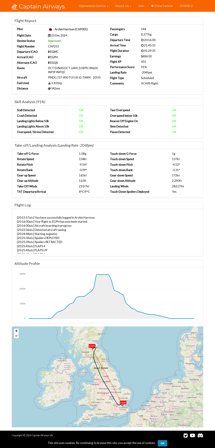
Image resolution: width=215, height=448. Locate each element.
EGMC (54, 51)
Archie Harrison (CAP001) (71, 29)
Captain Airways (41, 6)
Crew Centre (163, 6)
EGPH (54, 57)
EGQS (54, 62)
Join (141, 6)
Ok (162, 443)
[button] (93, 6)
